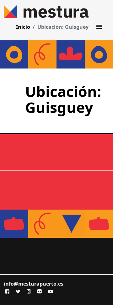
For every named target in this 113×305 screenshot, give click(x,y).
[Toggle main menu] (99, 27)
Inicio (23, 26)
